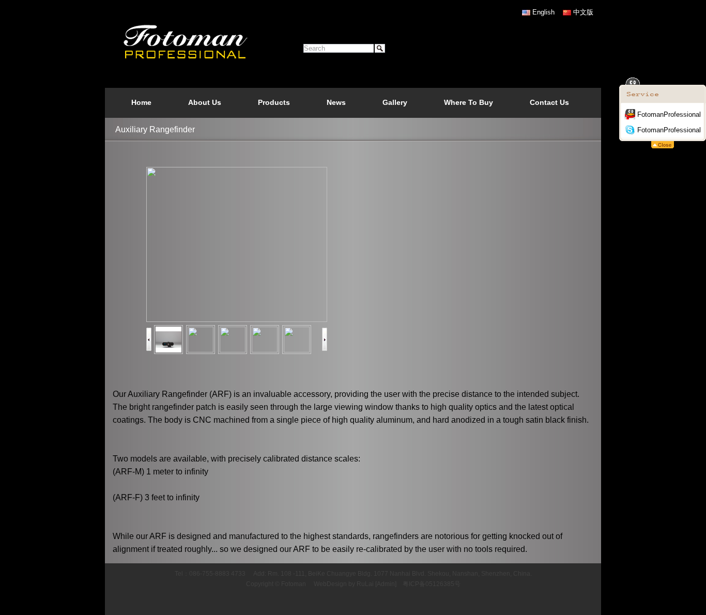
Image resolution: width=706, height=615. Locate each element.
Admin (386, 584)
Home (141, 102)
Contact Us (549, 102)
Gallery (394, 102)
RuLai (365, 584)
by (351, 584)
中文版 (583, 12)
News (336, 102)
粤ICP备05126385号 (432, 584)
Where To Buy (468, 102)
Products (274, 102)
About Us (204, 102)
